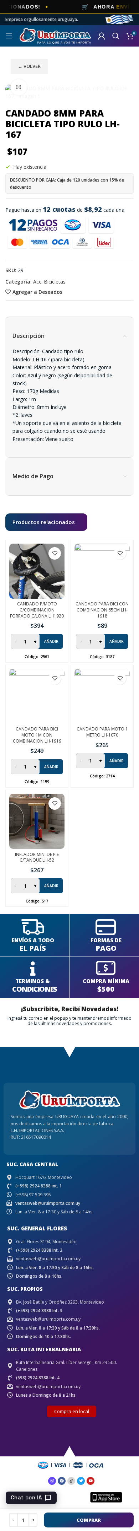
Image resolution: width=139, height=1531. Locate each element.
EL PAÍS (32, 948)
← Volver (29, 66)
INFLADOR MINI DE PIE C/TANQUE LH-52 (37, 857)
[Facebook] (62, 1481)
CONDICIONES (34, 989)
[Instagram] (52, 1481)
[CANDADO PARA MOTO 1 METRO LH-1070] (102, 696)
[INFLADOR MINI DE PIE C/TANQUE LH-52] (37, 821)
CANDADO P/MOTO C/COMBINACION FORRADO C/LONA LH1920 (37, 610)
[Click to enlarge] (19, 87)
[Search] (116, 36)
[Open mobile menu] (9, 36)
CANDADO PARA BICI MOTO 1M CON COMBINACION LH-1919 (37, 735)
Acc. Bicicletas (49, 281)
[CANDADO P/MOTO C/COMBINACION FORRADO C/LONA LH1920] (37, 571)
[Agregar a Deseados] (54, 553)
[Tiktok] (71, 1481)
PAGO (106, 948)
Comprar (89, 1520)
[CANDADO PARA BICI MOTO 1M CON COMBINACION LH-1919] (37, 696)
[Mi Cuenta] (101, 36)
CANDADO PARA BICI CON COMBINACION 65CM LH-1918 (102, 610)
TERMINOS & (32, 981)
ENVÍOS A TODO (32, 940)
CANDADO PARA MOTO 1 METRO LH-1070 (102, 732)
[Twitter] (81, 1481)
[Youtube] (90, 1481)
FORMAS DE (106, 940)
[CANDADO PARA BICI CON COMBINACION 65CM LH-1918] (102, 571)
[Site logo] (55, 35)
